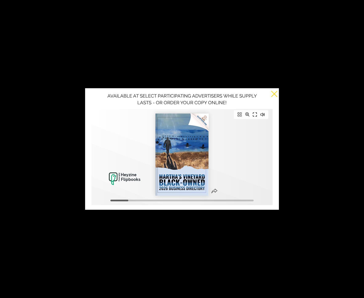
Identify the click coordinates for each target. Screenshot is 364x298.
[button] (274, 94)
